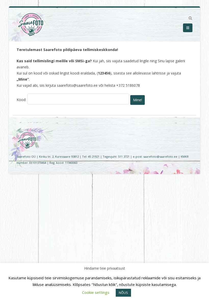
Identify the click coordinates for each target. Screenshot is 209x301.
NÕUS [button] (123, 292)
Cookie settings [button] (95, 292)
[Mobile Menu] (187, 27)
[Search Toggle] (190, 18)
